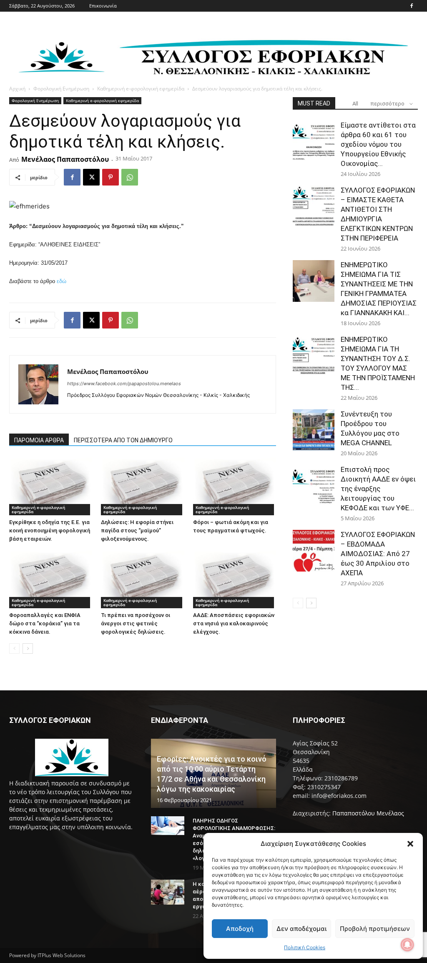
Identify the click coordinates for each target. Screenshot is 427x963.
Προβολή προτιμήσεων (375, 929)
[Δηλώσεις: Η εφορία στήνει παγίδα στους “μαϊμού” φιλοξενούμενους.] (142, 486)
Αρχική (17, 88)
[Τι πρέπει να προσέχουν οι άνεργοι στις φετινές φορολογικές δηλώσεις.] (142, 579)
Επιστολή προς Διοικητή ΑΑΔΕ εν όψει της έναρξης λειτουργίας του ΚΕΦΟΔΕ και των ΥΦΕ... (378, 488)
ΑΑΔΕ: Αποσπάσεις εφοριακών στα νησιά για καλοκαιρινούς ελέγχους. (233, 623)
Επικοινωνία (103, 6)
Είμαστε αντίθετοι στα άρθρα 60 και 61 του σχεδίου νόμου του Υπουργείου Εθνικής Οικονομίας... (378, 144)
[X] (91, 177)
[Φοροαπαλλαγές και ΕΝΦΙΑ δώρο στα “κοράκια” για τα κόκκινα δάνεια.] (50, 579)
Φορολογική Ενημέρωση (61, 88)
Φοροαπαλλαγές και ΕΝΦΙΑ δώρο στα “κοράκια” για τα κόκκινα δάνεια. (44, 623)
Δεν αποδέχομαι (301, 929)
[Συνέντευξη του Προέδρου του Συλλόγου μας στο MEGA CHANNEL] (313, 430)
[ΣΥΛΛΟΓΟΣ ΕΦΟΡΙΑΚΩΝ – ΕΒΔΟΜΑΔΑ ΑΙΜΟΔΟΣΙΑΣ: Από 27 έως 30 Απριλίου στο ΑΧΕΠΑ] (313, 551)
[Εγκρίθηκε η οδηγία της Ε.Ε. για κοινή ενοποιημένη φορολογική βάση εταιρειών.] (50, 486)
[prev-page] (14, 648)
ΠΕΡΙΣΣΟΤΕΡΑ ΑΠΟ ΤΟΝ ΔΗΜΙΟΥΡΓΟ (123, 440)
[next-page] (28, 648)
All (355, 103)
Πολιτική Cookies (304, 947)
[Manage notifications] (407, 944)
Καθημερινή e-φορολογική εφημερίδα (140, 88)
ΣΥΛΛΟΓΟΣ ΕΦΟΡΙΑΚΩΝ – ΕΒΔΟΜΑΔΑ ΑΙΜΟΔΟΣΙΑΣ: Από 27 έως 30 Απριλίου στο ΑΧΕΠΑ (378, 553)
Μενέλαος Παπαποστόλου (65, 159)
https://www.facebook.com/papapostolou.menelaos (124, 383)
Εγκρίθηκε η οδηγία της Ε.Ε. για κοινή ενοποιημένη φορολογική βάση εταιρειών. (49, 530)
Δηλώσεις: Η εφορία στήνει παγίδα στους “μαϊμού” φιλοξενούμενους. (137, 530)
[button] (410, 844)
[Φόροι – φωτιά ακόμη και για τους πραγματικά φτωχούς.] (234, 486)
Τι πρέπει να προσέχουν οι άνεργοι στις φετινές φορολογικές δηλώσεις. (135, 623)
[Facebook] (411, 6)
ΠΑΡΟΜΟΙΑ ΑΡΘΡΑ (39, 440)
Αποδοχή (240, 929)
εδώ (61, 281)
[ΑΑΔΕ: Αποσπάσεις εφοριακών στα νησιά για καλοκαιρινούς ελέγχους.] (234, 579)
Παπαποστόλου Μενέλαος (368, 813)
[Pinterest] (110, 177)
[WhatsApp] (129, 177)
